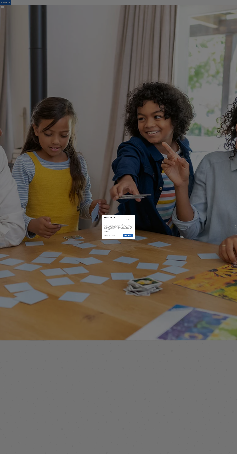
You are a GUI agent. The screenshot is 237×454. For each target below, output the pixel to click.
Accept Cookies (127, 235)
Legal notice (106, 231)
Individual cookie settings (109, 235)
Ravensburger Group (115, 219)
